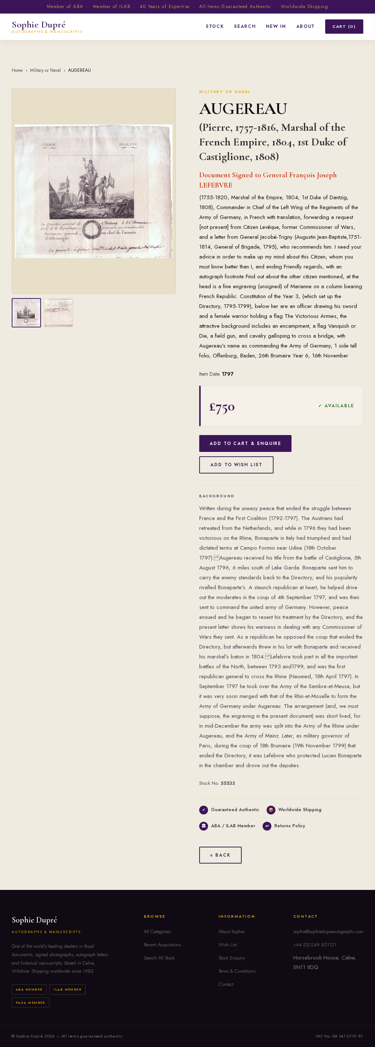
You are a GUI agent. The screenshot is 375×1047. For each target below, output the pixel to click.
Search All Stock (159, 957)
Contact (226, 984)
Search (245, 26)
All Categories (157, 931)
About (305, 26)
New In (276, 26)
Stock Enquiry (232, 957)
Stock (215, 26)
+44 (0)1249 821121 (315, 944)
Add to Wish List (236, 464)
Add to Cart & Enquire (245, 443)
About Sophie (231, 931)
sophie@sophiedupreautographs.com (328, 931)
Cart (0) (344, 26)
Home (17, 70)
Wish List (228, 944)
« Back (220, 855)
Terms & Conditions (237, 971)
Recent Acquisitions (162, 944)
